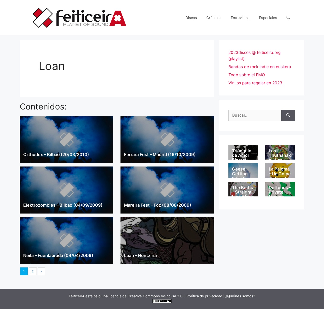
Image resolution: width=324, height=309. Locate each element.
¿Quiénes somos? (240, 296)
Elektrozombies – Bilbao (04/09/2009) (62, 205)
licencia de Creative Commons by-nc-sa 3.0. (146, 296)
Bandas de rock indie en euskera (259, 66)
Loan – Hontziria (140, 255)
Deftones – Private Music (280, 192)
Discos (191, 17)
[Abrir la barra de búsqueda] (288, 18)
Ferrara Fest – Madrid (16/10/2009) (160, 154)
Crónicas (213, 17)
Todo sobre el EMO (246, 74)
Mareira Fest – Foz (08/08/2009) (157, 205)
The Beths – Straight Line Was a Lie (243, 194)
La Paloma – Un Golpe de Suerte (280, 173)
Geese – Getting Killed (240, 173)
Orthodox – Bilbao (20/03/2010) (56, 154)
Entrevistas (240, 17)
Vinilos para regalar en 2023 (255, 83)
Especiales (268, 17)
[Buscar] (288, 115)
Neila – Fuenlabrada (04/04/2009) (58, 255)
